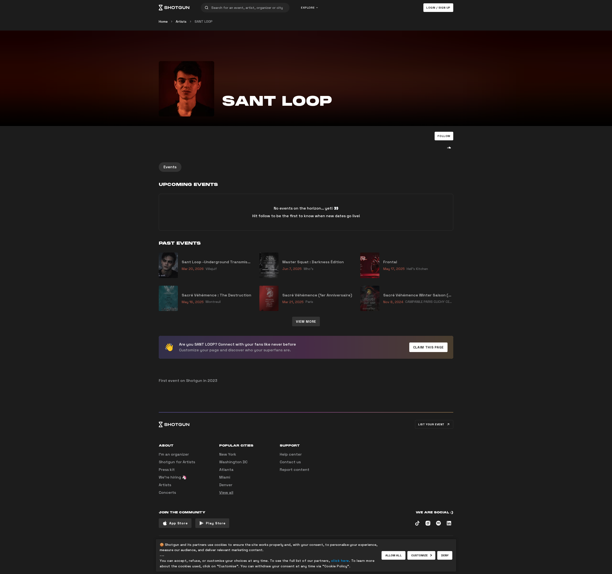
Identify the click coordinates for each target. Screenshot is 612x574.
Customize (419, 555)
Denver (225, 484)
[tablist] (306, 167)
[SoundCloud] (449, 147)
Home (163, 21)
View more (306, 321)
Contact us (290, 461)
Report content (294, 469)
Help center (291, 454)
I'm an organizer (174, 454)
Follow (443, 136)
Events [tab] (170, 166)
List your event (431, 424)
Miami (224, 477)
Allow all (393, 555)
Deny (444, 555)
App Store (178, 523)
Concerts (167, 492)
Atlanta (226, 469)
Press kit (167, 469)
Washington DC (233, 461)
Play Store (215, 523)
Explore (308, 8)
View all (226, 492)
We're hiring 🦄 (173, 477)
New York (227, 454)
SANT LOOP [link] (204, 21)
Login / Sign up (438, 8)
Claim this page (428, 347)
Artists (181, 21)
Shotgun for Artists (177, 461)
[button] (444, 136)
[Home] (174, 8)
